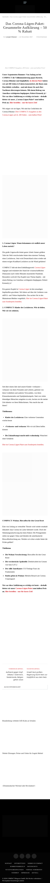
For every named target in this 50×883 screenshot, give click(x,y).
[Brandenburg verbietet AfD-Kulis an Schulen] (25, 705)
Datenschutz (32, 866)
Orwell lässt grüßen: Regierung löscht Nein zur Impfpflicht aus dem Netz (37, 674)
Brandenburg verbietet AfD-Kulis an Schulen (19, 721)
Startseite (5, 17)
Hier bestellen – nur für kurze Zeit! (23, 103)
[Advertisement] (25, 144)
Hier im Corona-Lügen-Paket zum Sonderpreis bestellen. (23, 445)
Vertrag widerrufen (34, 869)
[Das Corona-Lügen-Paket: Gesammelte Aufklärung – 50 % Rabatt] (25, 64)
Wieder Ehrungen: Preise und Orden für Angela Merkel (22, 753)
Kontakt (8, 863)
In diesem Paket (35, 81)
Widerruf (15, 872)
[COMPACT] (25, 9)
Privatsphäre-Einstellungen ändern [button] (13, 881)
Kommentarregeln (17, 866)
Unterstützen (19, 863)
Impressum (25, 872)
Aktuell (35, 872)
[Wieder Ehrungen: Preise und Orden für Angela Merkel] (25, 737)
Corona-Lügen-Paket (24, 588)
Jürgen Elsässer (11, 37)
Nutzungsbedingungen (14, 869)
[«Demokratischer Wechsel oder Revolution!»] (25, 770)
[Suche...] (47, 2)
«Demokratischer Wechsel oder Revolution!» (18, 786)
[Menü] (25, 2)
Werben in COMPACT (35, 863)
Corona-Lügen (39, 267)
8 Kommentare (42, 37)
